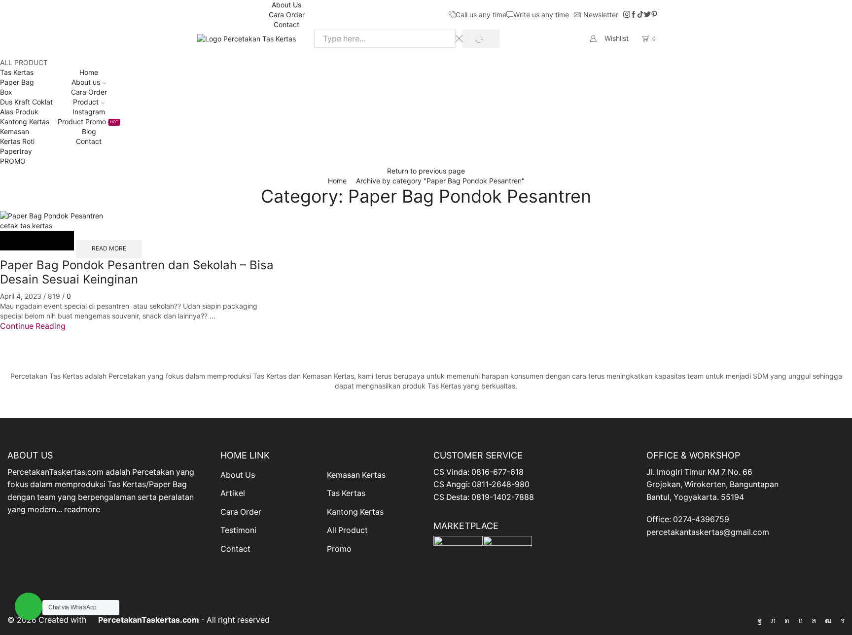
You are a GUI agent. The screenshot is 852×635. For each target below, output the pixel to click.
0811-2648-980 (501, 484)
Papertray (16, 151)
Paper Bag (17, 82)
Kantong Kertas (24, 121)
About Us (286, 4)
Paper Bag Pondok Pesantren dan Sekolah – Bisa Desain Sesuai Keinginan (137, 272)
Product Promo (88, 121)
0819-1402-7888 (502, 497)
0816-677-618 (497, 472)
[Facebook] (633, 15)
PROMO (13, 161)
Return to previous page (426, 171)
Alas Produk (19, 111)
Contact (286, 24)
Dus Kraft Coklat (26, 102)
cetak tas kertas (26, 225)
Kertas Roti (17, 141)
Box (6, 92)
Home (88, 72)
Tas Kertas (17, 72)
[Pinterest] (654, 15)
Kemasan (14, 131)
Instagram (88, 111)
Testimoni (238, 530)
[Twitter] (647, 15)
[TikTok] (640, 15)
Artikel (232, 493)
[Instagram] (626, 15)
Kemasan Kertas (356, 475)
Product (86, 102)
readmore (82, 509)
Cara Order (287, 14)
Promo (339, 549)
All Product (347, 530)
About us (85, 82)
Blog (89, 131)
